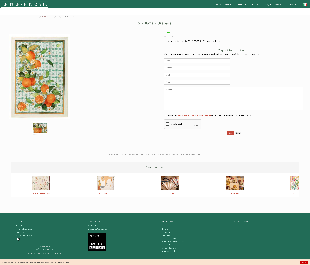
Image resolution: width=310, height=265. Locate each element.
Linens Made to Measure (24, 229)
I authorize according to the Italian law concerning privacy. (209, 115)
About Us (228, 5)
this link (67, 262)
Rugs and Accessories (168, 238)
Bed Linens (164, 226)
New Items (279, 5)
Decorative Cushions (168, 248)
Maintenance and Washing (25, 235)
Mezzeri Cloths (166, 245)
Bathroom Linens (167, 232)
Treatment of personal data (98, 229)
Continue (303, 262)
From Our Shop (263, 5)
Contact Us (292, 5)
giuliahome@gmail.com (44, 248)
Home (218, 5)
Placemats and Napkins (169, 251)
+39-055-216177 (39, 249)
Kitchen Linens (166, 235)
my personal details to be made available (193, 115)
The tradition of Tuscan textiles (27, 226)
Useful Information (243, 5)
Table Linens (165, 229)
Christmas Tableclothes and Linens (173, 241)
